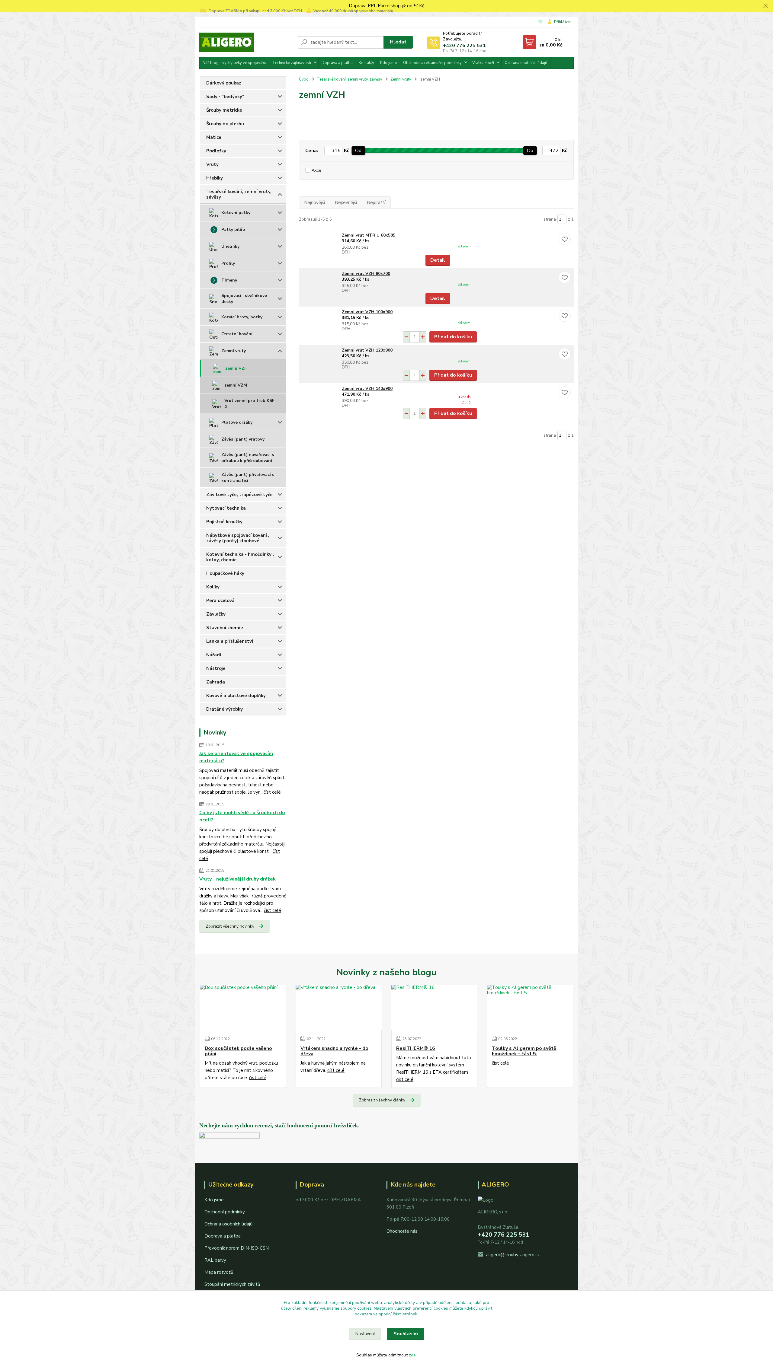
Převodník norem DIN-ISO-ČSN (236, 1248)
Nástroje (216, 668)
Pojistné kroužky (224, 522)
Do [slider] (530, 150)
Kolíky (213, 587)
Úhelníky (230, 246)
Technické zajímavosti (291, 62)
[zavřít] (765, 6)
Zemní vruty (233, 351)
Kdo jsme (388, 62)
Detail (437, 260)
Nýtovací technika (226, 508)
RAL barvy (215, 1260)
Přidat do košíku (453, 336)
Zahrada (215, 682)
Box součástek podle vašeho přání (238, 1051)
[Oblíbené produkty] (540, 22)
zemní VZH (236, 368)
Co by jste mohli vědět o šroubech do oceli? (242, 816)
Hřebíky (214, 178)
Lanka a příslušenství (229, 641)
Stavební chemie (224, 628)
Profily (228, 263)
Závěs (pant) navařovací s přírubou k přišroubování (247, 458)
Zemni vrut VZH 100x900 (367, 312)
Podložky (216, 151)
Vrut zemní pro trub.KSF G (249, 403)
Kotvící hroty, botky (241, 317)
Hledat (398, 42)
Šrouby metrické (224, 110)
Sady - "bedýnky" (225, 97)
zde (412, 1355)
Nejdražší (376, 202)
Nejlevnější (346, 202)
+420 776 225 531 (464, 45)
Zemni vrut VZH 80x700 (366, 273)
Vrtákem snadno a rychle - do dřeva (334, 1051)
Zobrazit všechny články (382, 1100)
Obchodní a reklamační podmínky (432, 62)
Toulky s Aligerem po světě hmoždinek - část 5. (524, 1051)
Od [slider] (358, 150)
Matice (213, 137)
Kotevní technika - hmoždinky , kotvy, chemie (240, 557)
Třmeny (229, 280)
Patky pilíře (233, 229)
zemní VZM (235, 385)
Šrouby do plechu (225, 124)
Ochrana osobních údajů (526, 62)
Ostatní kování (236, 334)
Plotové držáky (236, 422)
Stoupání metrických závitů (232, 1284)
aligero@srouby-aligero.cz (513, 1255)
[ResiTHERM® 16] (434, 1007)
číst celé (272, 792)
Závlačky (216, 614)
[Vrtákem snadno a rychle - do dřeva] (339, 1007)
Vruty (212, 164)
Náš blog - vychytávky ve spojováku (234, 62)
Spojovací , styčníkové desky (244, 298)
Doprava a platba (337, 62)
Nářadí (213, 655)
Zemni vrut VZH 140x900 (367, 388)
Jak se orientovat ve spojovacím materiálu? (236, 757)
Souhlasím (405, 1333)
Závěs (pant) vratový (243, 439)
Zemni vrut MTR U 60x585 (368, 235)
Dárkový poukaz (223, 83)
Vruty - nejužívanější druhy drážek (237, 879)
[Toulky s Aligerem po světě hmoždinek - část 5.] (530, 1007)
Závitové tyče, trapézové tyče (239, 495)
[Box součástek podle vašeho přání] (243, 1007)
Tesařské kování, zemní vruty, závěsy (238, 194)
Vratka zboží (483, 62)
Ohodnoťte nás (401, 1231)
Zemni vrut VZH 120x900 (367, 350)
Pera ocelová (220, 600)
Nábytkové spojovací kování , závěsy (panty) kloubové (237, 538)
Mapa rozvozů (218, 1272)
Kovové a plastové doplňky (236, 696)
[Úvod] (246, 42)
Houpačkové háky (225, 573)
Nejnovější (314, 202)
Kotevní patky (235, 212)
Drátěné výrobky (224, 709)
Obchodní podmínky (224, 1212)
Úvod (304, 79)
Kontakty (366, 62)
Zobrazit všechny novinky (230, 926)
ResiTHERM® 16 (415, 1048)
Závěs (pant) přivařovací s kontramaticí (247, 477)
